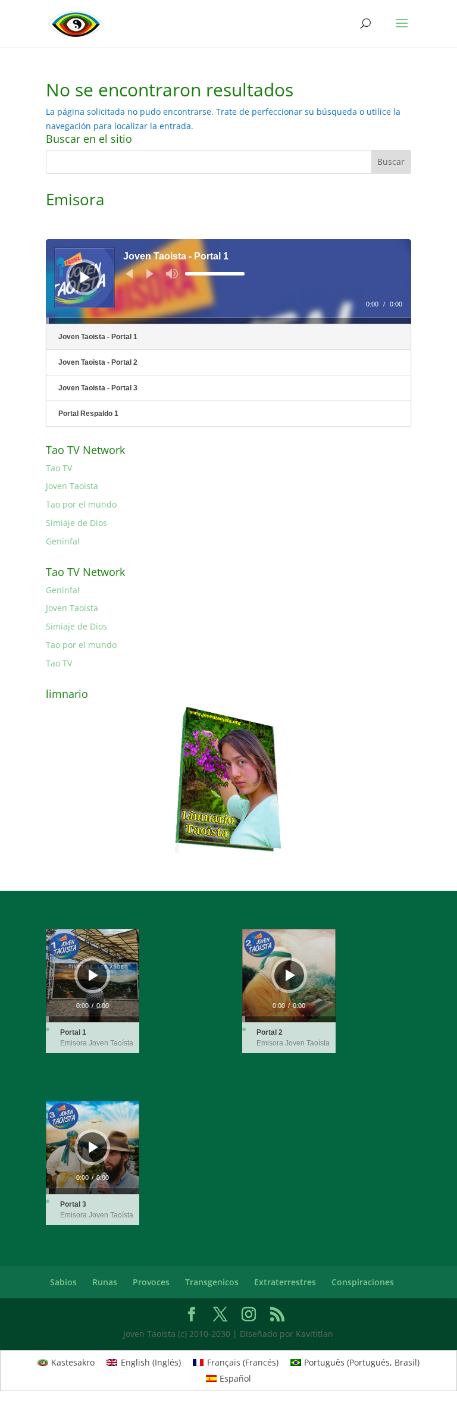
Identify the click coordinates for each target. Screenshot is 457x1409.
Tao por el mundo (81, 504)
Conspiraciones (362, 1282)
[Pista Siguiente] (150, 273)
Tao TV (59, 468)
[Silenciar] (172, 274)
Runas (104, 1282)
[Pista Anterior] (129, 273)
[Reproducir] (85, 277)
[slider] (215, 274)
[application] (228, 281)
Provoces (151, 1282)
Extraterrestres (285, 1282)
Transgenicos (212, 1282)
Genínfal (63, 541)
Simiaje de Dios (76, 522)
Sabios (63, 1282)
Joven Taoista (72, 485)
